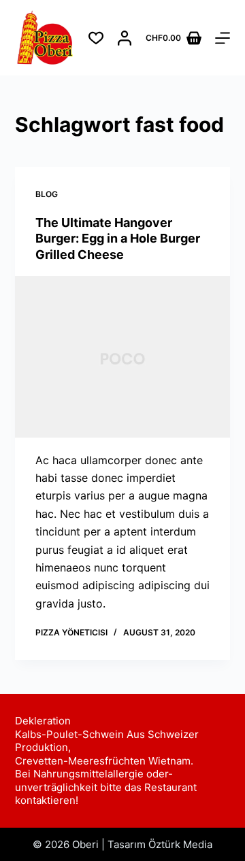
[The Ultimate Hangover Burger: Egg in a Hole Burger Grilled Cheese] (123, 357)
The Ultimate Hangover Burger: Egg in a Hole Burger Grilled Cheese (117, 238)
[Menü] (222, 38)
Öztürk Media (180, 844)
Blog (46, 194)
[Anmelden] (124, 38)
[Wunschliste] (95, 38)
